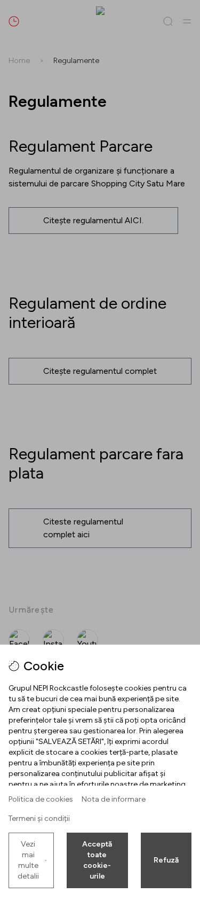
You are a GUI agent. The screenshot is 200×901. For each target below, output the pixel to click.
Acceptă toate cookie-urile (97, 860)
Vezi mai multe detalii (28, 860)
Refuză (166, 860)
